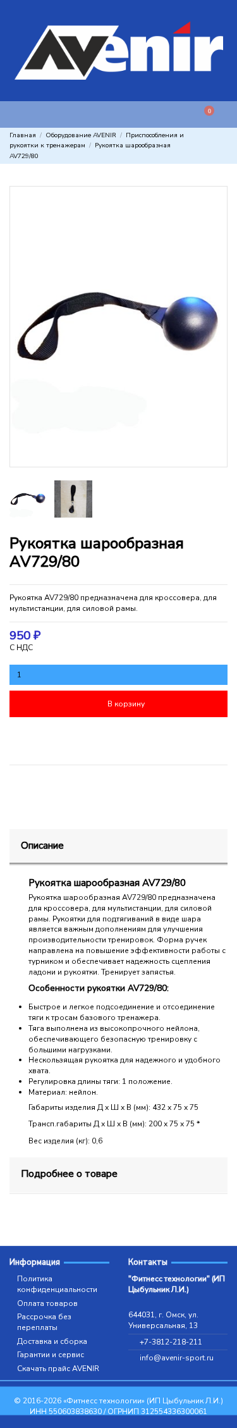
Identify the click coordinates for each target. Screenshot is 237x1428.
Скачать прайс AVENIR (58, 1368)
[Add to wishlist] (62, 737)
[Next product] (223, 146)
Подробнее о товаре (69, 1173)
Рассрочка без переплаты (44, 1322)
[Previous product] (213, 146)
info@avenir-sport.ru (177, 1358)
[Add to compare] (174, 737)
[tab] (118, 847)
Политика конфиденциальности (57, 1284)
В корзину (126, 704)
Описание (42, 845)
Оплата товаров (47, 1303)
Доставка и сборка (52, 1341)
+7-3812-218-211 (171, 1342)
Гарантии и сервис (50, 1355)
